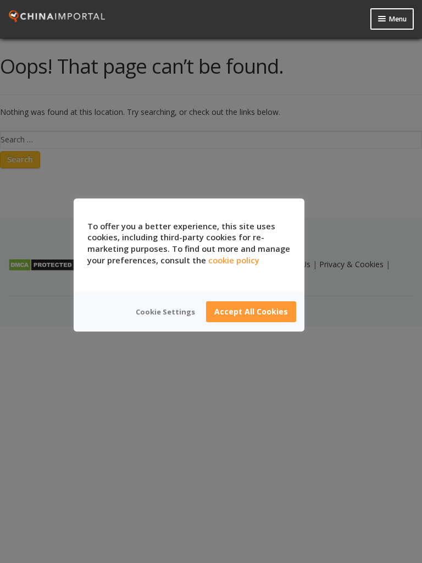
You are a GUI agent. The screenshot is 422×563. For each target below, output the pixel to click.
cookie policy (233, 260)
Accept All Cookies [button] (251, 311)
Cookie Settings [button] (165, 312)
